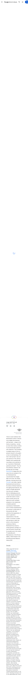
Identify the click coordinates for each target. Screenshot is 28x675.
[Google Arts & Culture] (10, 2)
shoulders (8, 482)
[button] (2, 2)
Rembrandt (9, 423)
